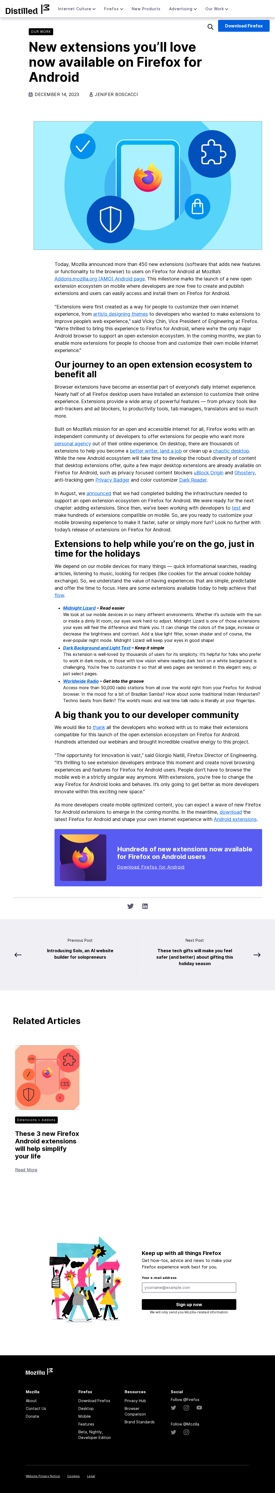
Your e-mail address (159, 1278)
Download (244, 26)
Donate (32, 1416)
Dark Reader (193, 480)
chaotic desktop (231, 451)
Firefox (111, 8)
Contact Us (36, 1408)
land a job (171, 451)
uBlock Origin (208, 472)
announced (98, 493)
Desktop (86, 1408)
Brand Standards (140, 1422)
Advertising (181, 8)
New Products (146, 8)
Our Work (214, 8)
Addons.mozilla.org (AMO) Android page (100, 279)
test (236, 508)
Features (86, 1424)
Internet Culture (74, 8)
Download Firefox (94, 1400)
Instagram (186, 1407)
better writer (143, 451)
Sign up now (189, 1304)
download (231, 812)
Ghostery (244, 472)
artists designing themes (120, 314)
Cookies (73, 1476)
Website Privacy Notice (43, 1476)
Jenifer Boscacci (116, 94)
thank (99, 727)
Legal (91, 1476)
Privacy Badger (112, 480)
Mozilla (27, 9)
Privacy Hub (135, 1400)
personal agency (73, 443)
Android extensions (235, 819)
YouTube (199, 1407)
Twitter (173, 1407)
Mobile (84, 1416)
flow (59, 595)
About (31, 1400)
